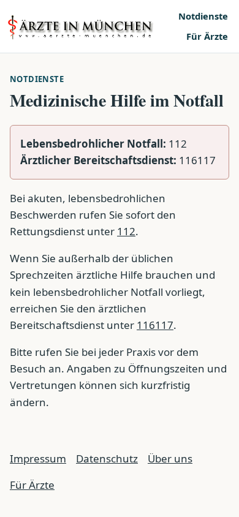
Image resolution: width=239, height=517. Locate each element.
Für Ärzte (207, 36)
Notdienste (203, 16)
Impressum (38, 458)
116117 (155, 325)
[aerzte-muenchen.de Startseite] (88, 26)
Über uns (170, 458)
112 (126, 231)
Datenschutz (107, 458)
